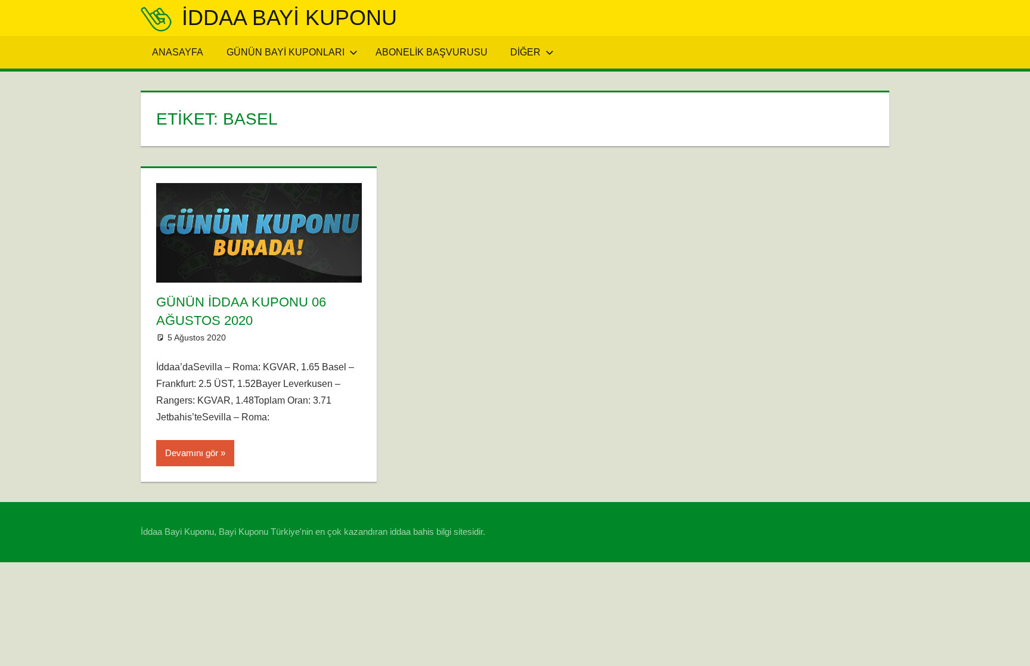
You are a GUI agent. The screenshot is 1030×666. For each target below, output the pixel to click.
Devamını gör (191, 453)
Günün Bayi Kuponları (286, 52)
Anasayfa (177, 52)
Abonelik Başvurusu (432, 52)
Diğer (525, 52)
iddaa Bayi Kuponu (289, 17)
